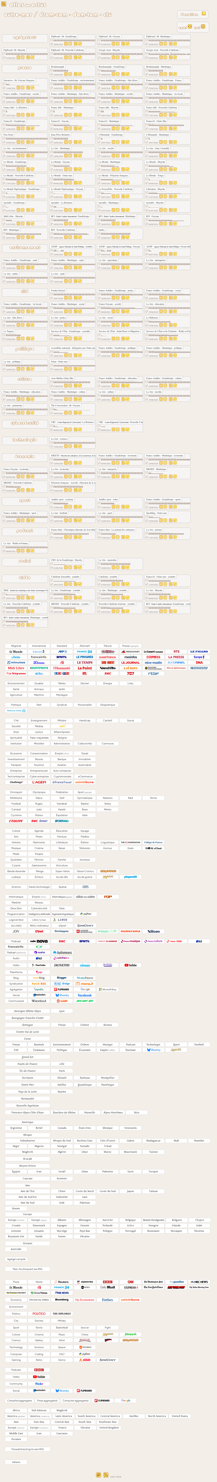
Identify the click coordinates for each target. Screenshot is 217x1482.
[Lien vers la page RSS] (75, 44)
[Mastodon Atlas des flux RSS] (98, 1476)
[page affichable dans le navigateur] (203, 28)
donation (191, 15)
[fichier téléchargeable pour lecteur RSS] (190, 28)
